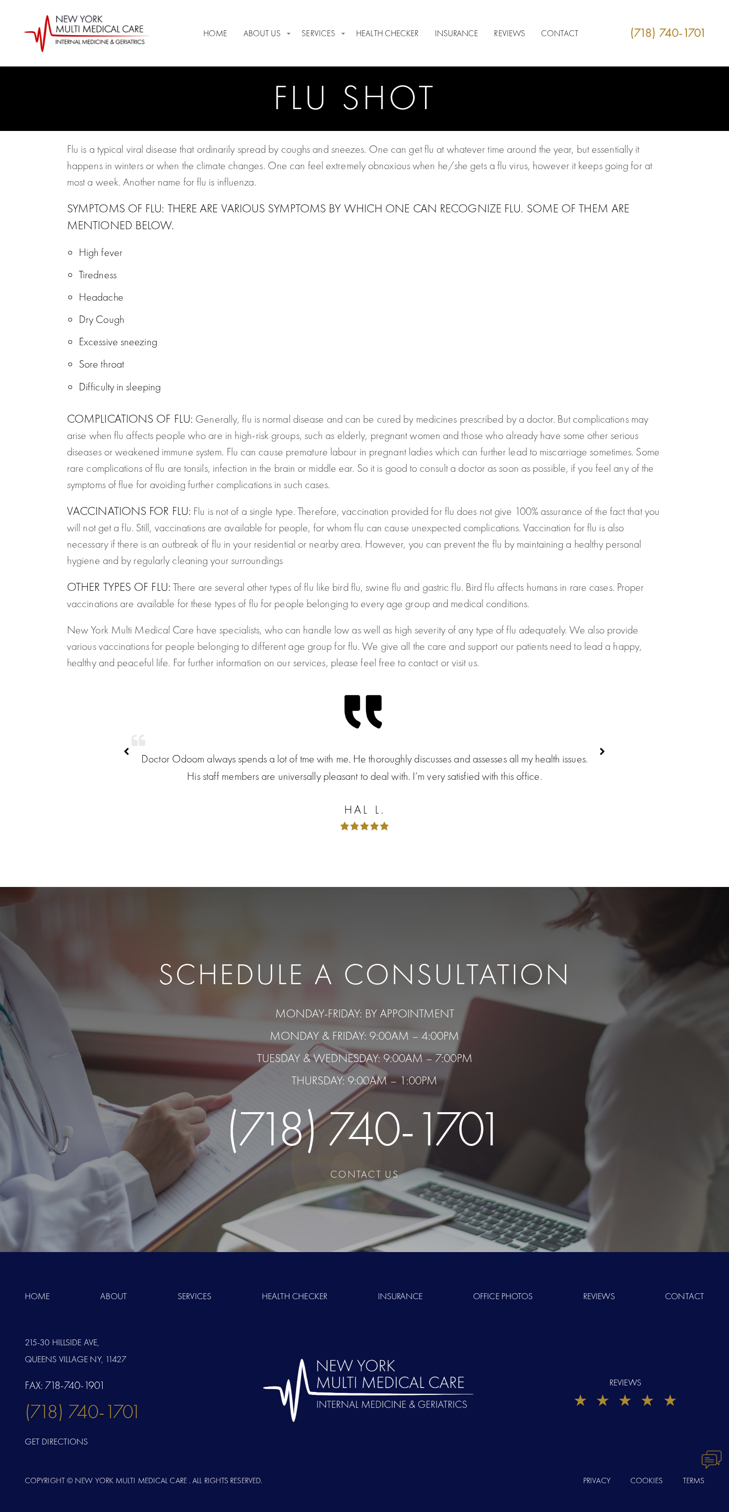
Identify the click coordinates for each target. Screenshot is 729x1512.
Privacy (596, 1480)
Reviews (509, 33)
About (113, 1296)
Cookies (646, 1480)
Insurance (457, 33)
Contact (559, 33)
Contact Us (364, 1174)
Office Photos (503, 1296)
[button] (602, 751)
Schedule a (364, 974)
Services (318, 33)
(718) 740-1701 (365, 1128)
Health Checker (387, 33)
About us (262, 33)
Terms (694, 1480)
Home (215, 33)
